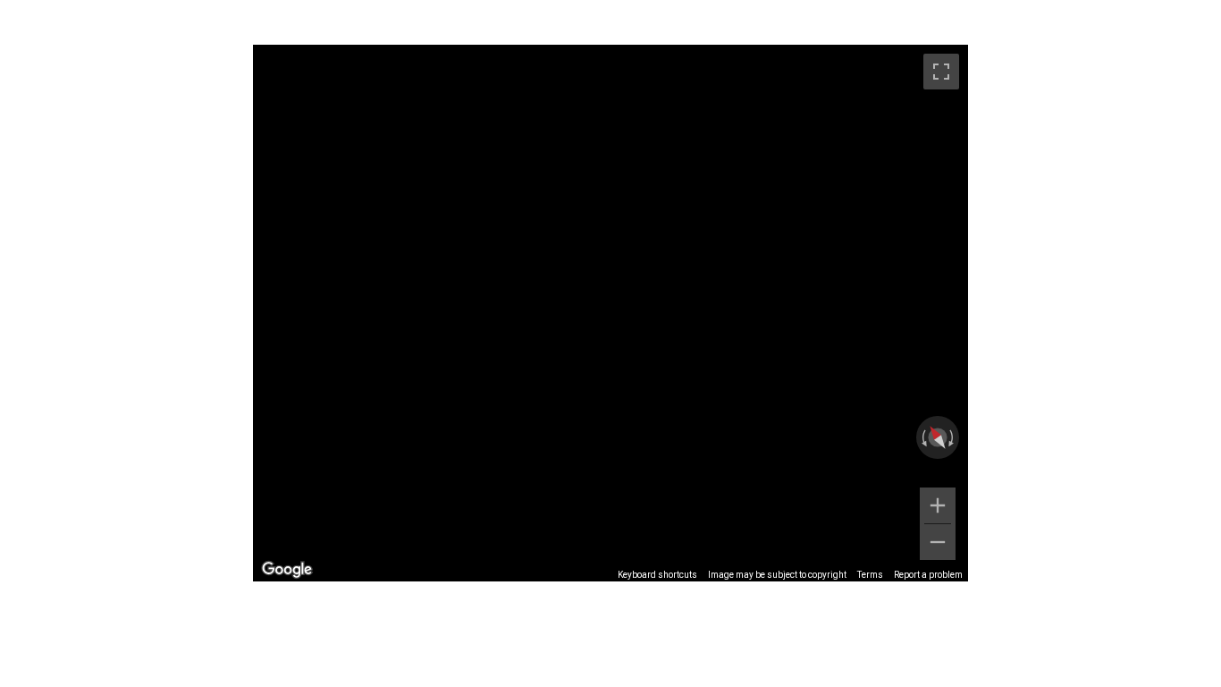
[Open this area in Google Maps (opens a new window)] (286, 569)
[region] (610, 313)
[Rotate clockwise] (953, 437)
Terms (870, 575)
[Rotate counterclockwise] (922, 437)
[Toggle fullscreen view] (941, 71)
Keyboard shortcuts (657, 575)
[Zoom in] (938, 505)
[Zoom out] (938, 542)
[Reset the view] (937, 438)
